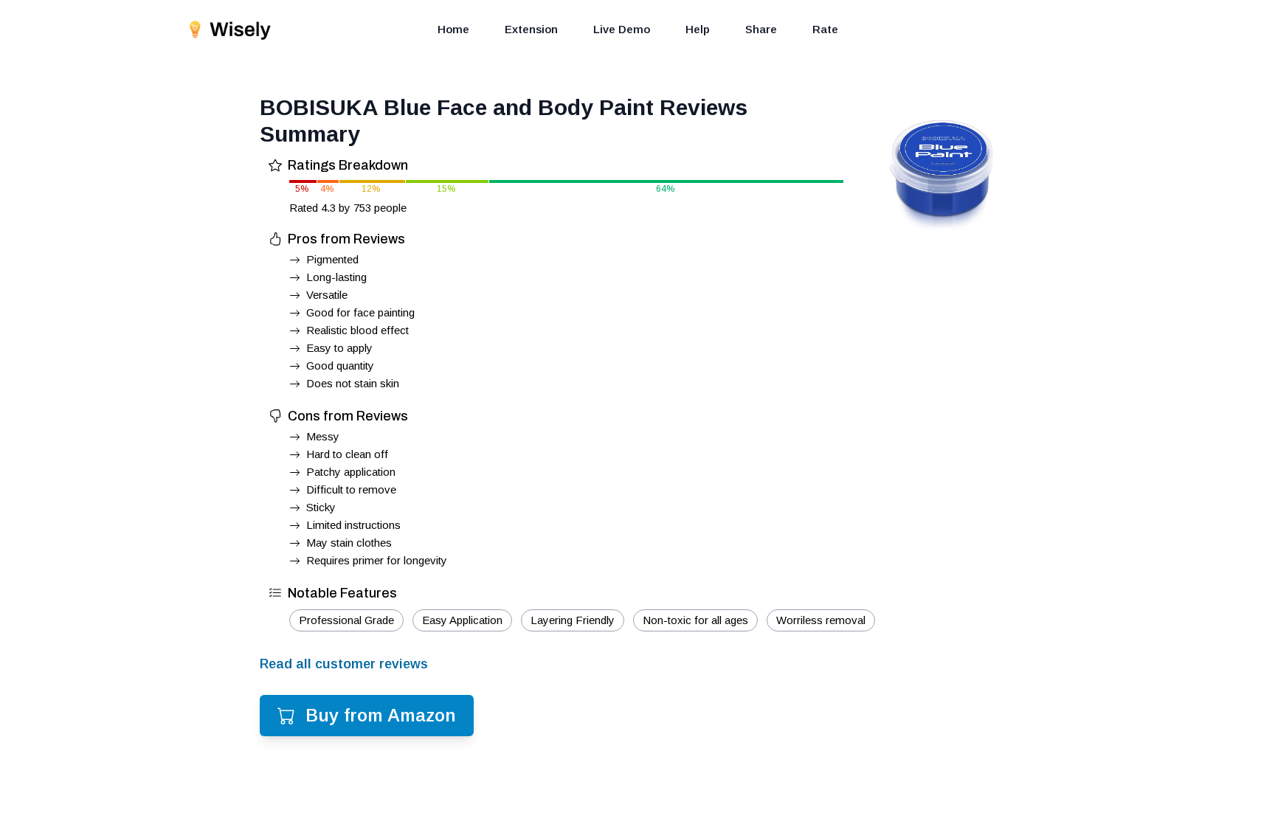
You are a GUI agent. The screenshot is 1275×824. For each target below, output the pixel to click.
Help (697, 29)
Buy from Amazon (380, 715)
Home (453, 29)
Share (761, 29)
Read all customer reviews (344, 664)
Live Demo (621, 29)
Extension (531, 29)
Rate (825, 29)
